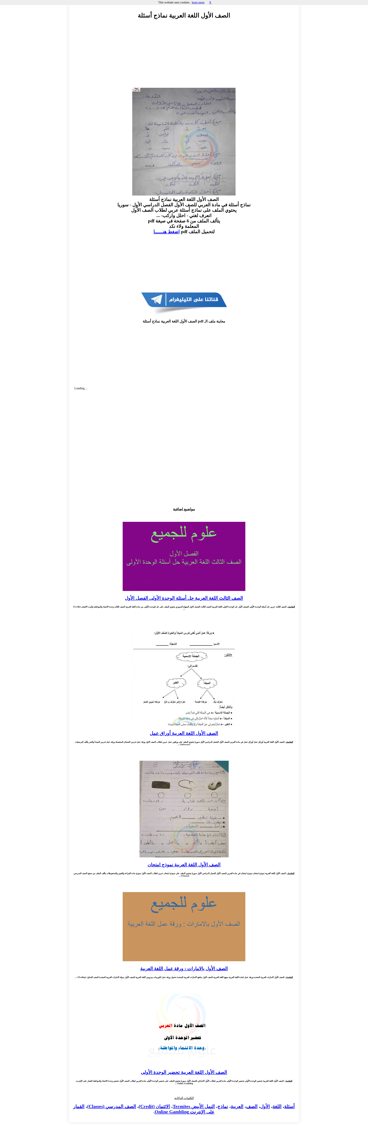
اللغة (277, 1106)
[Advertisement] (184, 57)
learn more (198, 2)
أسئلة (289, 1106)
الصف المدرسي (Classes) (111, 1106)
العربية (237, 1106)
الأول (265, 1106)
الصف (252, 1106)
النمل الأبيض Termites (194, 1106)
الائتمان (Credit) (154, 1106)
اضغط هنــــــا (167, 231)
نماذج (223, 1106)
